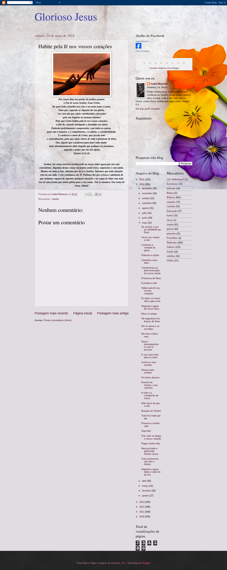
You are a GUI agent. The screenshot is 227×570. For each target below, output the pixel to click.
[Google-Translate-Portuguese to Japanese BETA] (167, 64)
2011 (142, 511)
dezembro (147, 188)
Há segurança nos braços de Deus (150, 319)
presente (171, 233)
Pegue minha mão (150, 443)
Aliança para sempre (147, 371)
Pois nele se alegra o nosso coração (151, 437)
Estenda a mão (149, 283)
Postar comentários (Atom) (57, 320)
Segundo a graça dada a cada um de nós (150, 472)
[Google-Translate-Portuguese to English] (172, 64)
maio (145, 222)
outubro (146, 198)
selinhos (171, 256)
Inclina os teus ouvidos (148, 363)
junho (145, 217)
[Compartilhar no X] (93, 194)
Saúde (170, 251)
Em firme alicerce (150, 377)
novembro (147, 193)
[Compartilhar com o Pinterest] (100, 194)
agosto (146, 208)
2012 (142, 506)
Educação (172, 211)
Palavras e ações (150, 255)
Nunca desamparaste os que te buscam (150, 345)
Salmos (171, 247)
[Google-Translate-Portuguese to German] (155, 64)
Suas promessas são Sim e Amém (150, 461)
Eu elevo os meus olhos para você (150, 299)
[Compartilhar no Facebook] (96, 194)
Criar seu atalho (142, 51)
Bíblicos (171, 197)
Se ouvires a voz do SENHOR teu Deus (151, 230)
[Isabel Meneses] (138, 47)
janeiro (146, 495)
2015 (142, 179)
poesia (170, 229)
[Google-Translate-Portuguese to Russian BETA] (178, 64)
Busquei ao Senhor (151, 411)
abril (144, 481)
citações (171, 202)
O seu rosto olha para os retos (149, 356)
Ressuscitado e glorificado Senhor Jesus (149, 451)
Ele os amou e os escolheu (150, 327)
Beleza (170, 193)
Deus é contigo (149, 313)
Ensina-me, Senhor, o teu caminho (149, 385)
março (145, 486)
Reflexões (172, 242)
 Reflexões (176, 179)
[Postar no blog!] (90, 194)
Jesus (170, 220)
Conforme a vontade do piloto (148, 248)
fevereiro (147, 490)
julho (145, 213)
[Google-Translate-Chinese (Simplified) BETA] (144, 64)
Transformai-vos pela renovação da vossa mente (150, 270)
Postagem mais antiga (113, 313)
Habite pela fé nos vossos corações (150, 291)
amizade (171, 188)
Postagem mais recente (51, 313)
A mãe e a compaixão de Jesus (149, 395)
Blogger (146, 563)
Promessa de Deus (151, 278)
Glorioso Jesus (66, 16)
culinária (171, 206)
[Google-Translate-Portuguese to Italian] (161, 64)
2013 (142, 502)
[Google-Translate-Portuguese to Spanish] (184, 64)
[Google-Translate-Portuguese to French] (150, 64)
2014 (142, 184)
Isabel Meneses (142, 41)
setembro (147, 203)
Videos (170, 260)
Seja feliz (146, 431)
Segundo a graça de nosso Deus (150, 307)
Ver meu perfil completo (148, 108)
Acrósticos (172, 184)
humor (170, 215)
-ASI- (123, 563)
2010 (142, 516)
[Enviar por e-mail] (86, 194)
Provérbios (172, 238)
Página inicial (82, 313)
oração (55, 199)
